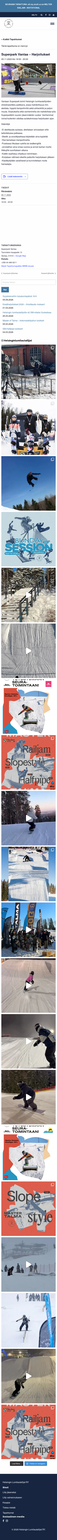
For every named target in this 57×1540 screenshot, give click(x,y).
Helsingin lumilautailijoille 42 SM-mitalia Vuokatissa (27, 312)
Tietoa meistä (9, 1507)
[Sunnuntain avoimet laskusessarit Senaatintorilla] (28, 539)
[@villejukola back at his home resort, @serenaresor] (28, 1376)
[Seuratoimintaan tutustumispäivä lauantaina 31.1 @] (28, 1153)
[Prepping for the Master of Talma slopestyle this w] (28, 985)
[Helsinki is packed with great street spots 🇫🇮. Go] (28, 595)
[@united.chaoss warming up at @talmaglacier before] (28, 1097)
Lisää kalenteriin (15, 176)
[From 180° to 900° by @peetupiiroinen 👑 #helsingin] (28, 651)
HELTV (34, 15)
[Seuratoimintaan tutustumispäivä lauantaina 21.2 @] (28, 706)
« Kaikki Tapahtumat (11, 39)
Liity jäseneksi (9, 1492)
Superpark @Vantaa (10, 273)
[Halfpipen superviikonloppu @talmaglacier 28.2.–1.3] (28, 762)
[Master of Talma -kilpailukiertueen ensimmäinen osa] (28, 1432)
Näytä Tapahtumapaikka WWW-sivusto (17, 266)
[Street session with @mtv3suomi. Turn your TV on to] (28, 372)
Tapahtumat (8, 1512)
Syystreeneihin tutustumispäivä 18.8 (20, 296)
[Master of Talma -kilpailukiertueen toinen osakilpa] (28, 1208)
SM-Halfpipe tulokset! (13, 328)
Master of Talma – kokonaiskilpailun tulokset (23, 320)
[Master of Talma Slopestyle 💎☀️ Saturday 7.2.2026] (28, 930)
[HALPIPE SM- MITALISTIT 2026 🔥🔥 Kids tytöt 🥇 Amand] (28, 427)
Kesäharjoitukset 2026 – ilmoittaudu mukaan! (24, 304)
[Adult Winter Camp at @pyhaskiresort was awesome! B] (28, 818)
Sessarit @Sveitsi (47, 273)
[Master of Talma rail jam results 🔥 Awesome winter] (28, 1320)
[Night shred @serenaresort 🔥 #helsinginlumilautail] (28, 1041)
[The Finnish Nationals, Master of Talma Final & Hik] (28, 483)
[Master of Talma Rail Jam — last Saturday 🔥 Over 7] (28, 1264)
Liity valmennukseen (12, 1497)
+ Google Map (20, 255)
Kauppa (6, 1502)
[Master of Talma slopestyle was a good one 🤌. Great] (28, 874)
